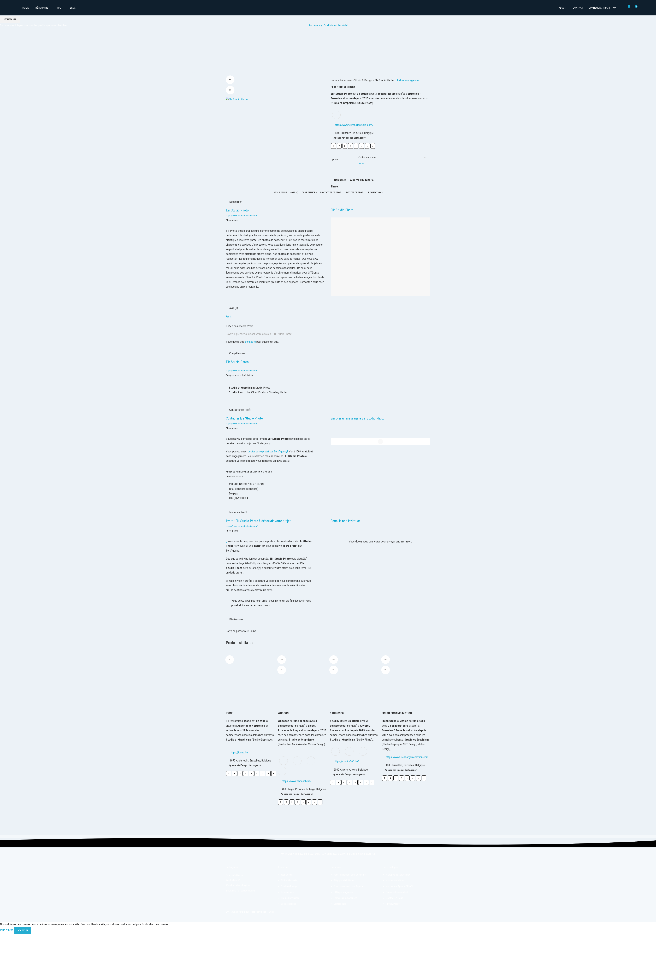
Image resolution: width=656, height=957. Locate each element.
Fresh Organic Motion (397, 713)
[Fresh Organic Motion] (406, 678)
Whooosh (284, 713)
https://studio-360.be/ (346, 761)
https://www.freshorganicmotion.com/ (407, 757)
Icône (229, 713)
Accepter (22, 930)
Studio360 (337, 713)
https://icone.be (239, 752)
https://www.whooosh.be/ (296, 781)
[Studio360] (354, 678)
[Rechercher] (621, 7)
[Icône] (250, 678)
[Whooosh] (302, 678)
